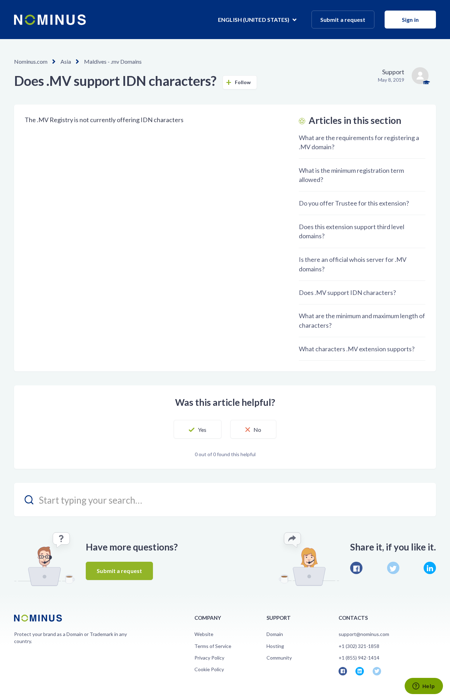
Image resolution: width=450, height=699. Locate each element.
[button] (197, 429)
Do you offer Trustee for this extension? (354, 203)
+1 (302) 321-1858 (359, 646)
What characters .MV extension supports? (356, 349)
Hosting (275, 646)
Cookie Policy (209, 669)
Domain (274, 634)
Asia (65, 61)
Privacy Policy (209, 658)
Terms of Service (212, 646)
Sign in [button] (410, 19)
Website (203, 634)
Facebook (356, 568)
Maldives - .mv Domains (113, 61)
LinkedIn (430, 568)
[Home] (50, 19)
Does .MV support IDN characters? (347, 292)
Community (279, 658)
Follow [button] (243, 82)
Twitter (393, 568)
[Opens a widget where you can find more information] (423, 686)
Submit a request (343, 19)
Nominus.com (30, 61)
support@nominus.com (364, 634)
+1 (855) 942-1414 (359, 658)
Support (393, 72)
